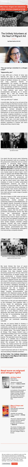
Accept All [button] (14, 463)
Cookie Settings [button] (6, 463)
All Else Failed (15, 377)
